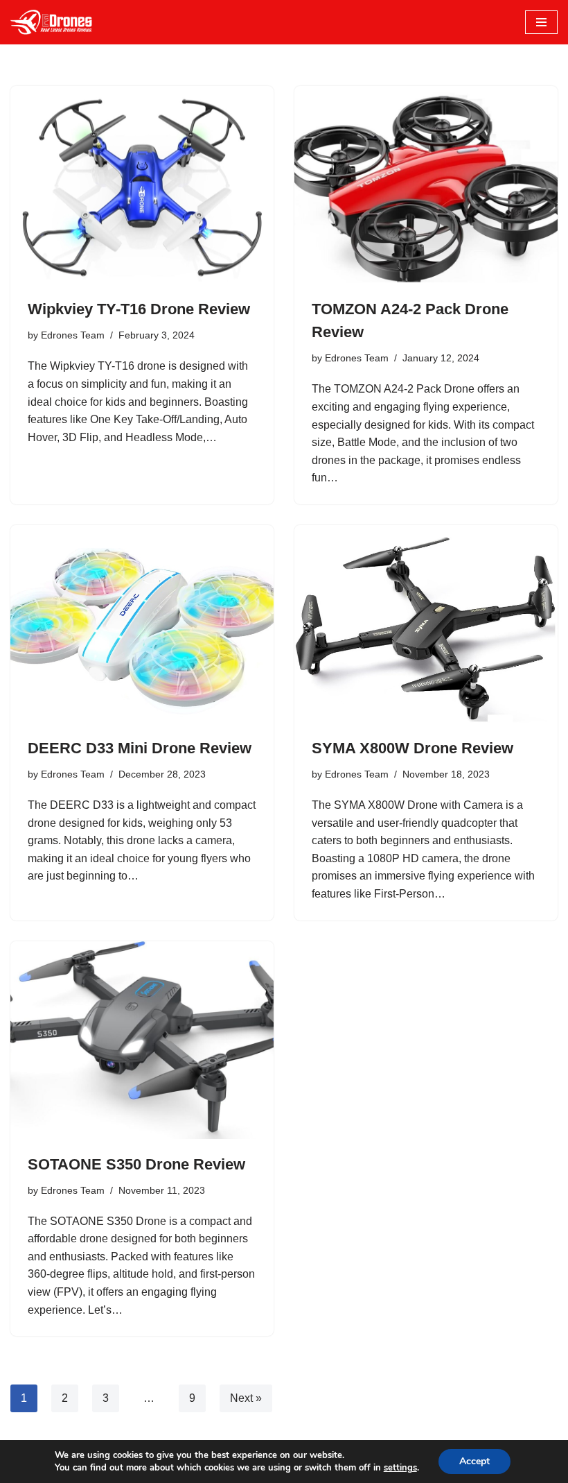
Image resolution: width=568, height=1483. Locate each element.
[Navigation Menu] (541, 22)
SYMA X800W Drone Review (412, 748)
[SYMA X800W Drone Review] (426, 624)
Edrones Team (73, 335)
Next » (246, 1398)
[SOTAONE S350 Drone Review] (142, 1040)
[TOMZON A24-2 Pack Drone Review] (426, 185)
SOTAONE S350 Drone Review (136, 1164)
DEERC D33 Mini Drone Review (139, 748)
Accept (474, 1461)
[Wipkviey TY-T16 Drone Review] (142, 185)
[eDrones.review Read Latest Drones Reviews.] (52, 22)
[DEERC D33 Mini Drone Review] (142, 624)
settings (400, 1467)
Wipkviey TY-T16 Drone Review (139, 309)
